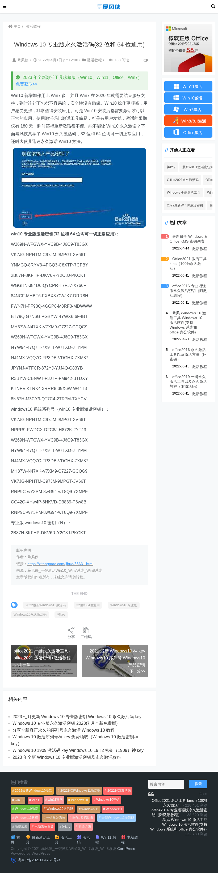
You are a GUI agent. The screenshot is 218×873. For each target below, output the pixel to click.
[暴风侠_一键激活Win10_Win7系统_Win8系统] (108, 6)
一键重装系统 (55, 818)
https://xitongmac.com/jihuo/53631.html (60, 564)
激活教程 (33, 26)
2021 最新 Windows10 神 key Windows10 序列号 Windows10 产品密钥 (115, 658)
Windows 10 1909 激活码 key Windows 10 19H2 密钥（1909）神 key (78, 750)
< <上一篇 (22, 664)
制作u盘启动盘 (82, 818)
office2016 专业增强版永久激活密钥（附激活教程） (188, 291)
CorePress (126, 848)
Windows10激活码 (60, 809)
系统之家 (84, 827)
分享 (71, 637)
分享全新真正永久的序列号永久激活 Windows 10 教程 (63, 730)
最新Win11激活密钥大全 (199, 167)
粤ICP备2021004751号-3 (39, 860)
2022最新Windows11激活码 (46, 605)
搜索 (198, 784)
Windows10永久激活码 (30, 614)
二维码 (86, 637)
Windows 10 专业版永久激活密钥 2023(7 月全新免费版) (65, 723)
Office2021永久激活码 (183, 180)
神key (61, 614)
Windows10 (79, 800)
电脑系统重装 (44, 827)
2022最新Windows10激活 (33, 791)
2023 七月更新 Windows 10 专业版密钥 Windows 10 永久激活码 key (76, 716)
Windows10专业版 (123, 605)
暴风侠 (23, 60)
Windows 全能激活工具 (183, 192)
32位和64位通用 (88, 605)
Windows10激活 (26, 809)
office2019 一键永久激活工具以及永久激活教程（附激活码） (188, 381)
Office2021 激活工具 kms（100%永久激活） (188, 263)
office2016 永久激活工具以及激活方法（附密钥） (188, 354)
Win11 (36, 800)
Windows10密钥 (108, 800)
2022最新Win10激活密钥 (185, 205)
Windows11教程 (26, 818)
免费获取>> (26, 84)
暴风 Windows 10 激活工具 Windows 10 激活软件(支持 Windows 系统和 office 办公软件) (188, 322)
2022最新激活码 (119, 791)
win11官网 (55, 800)
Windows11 (114, 809)
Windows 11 (90, 809)
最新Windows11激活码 (118, 818)
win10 (19, 800)
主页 (16, 26)
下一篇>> (137, 671)
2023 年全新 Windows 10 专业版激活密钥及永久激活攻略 (66, 757)
